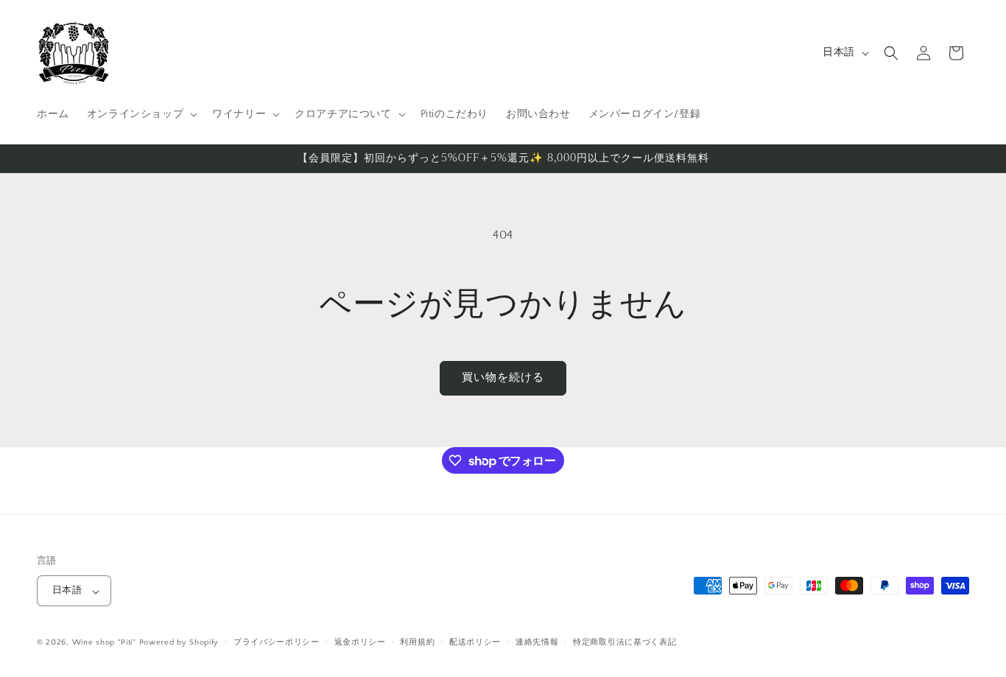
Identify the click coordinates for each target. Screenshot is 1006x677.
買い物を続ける (503, 377)
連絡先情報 (537, 642)
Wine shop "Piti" (104, 643)
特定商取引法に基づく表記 (624, 642)
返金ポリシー (360, 642)
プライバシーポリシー (276, 642)
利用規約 (417, 642)
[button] (140, 114)
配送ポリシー (475, 642)
